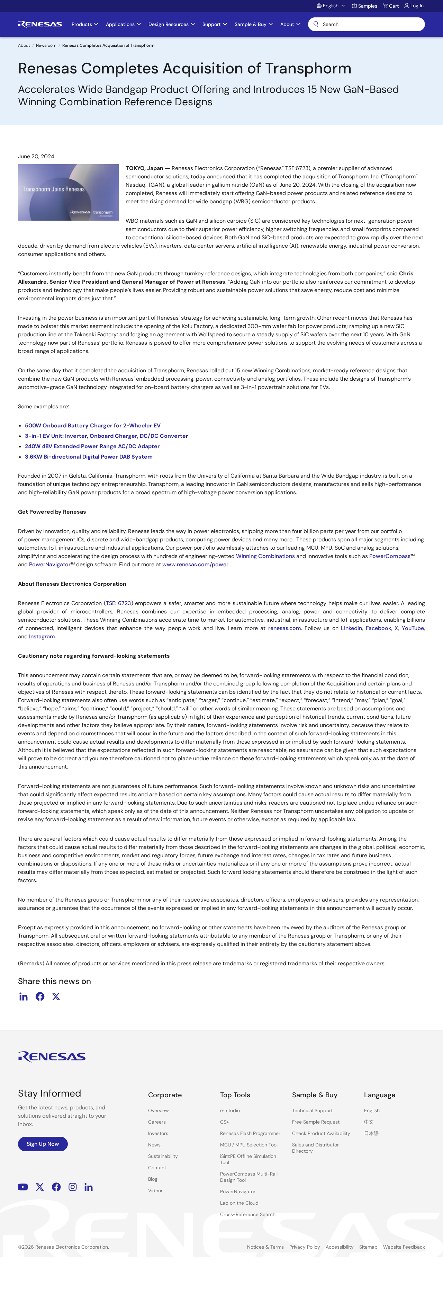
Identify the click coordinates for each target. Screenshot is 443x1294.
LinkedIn (88, 1187)
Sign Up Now (43, 1143)
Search (366, 24)
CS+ (224, 1122)
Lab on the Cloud (239, 1203)
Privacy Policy (304, 1247)
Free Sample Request (316, 1122)
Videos (155, 1190)
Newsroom (46, 45)
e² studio (230, 1110)
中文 (369, 1122)
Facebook (56, 1187)
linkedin (23, 996)
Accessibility (340, 1247)
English (372, 1110)
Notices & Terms (265, 1247)
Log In (417, 5)
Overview (158, 1110)
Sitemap (368, 1247)
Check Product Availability (321, 1133)
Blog (152, 1179)
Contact (157, 1167)
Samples (367, 6)
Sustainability (163, 1156)
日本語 (371, 1133)
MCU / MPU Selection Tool (249, 1145)
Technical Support (312, 1110)
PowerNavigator (237, 1191)
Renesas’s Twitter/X (40, 1187)
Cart (394, 6)
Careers (157, 1122)
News (154, 1145)
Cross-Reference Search (247, 1214)
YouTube (23, 1187)
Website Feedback (404, 1247)
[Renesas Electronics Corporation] (40, 24)
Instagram (73, 1187)
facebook (39, 996)
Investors (158, 1133)
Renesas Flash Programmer (250, 1133)
